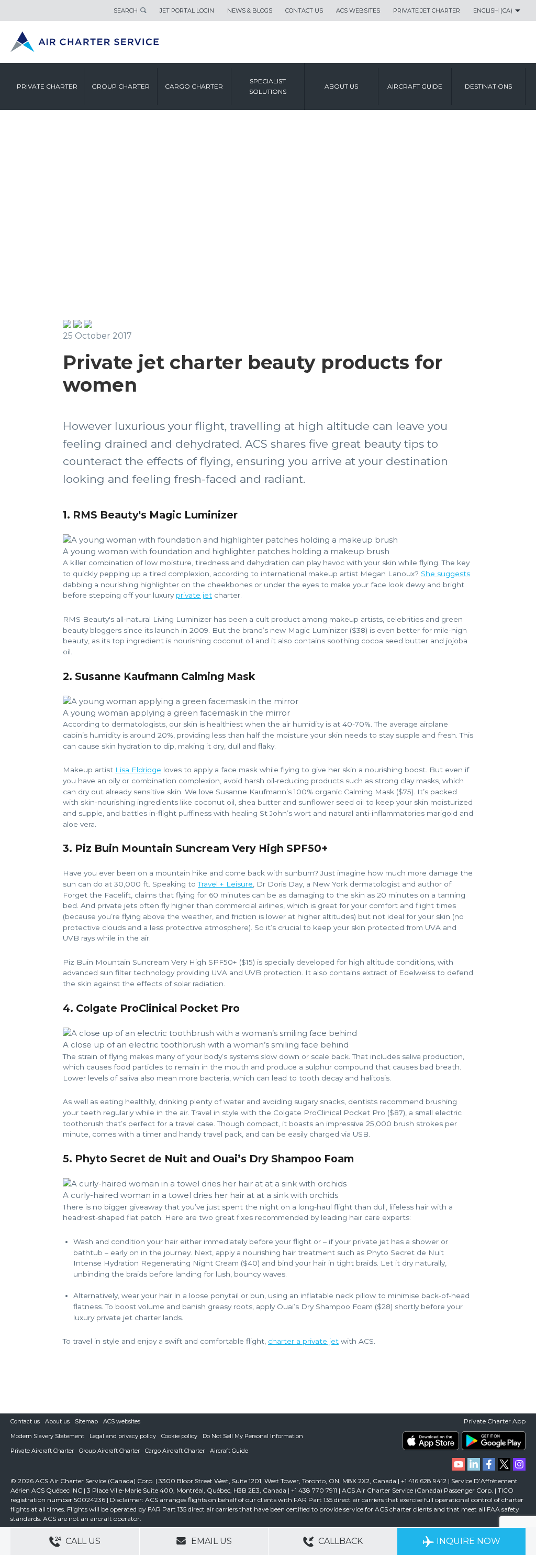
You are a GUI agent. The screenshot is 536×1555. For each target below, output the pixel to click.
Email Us (210, 1541)
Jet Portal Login (187, 10)
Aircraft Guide (414, 86)
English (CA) (492, 10)
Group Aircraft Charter (109, 1450)
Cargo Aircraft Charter (175, 1450)
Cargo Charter (194, 86)
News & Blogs (249, 10)
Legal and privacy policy (123, 1436)
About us (341, 86)
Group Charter (121, 86)
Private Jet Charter (426, 10)
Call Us (81, 1541)
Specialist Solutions (267, 86)
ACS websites (121, 1421)
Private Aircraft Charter (42, 1450)
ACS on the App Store (431, 1440)
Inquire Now (468, 1541)
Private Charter (47, 86)
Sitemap (86, 1421)
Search (126, 10)
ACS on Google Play (494, 1440)
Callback (339, 1541)
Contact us (25, 1421)
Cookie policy (179, 1436)
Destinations (488, 86)
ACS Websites (358, 10)
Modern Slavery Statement (47, 1436)
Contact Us (304, 10)
